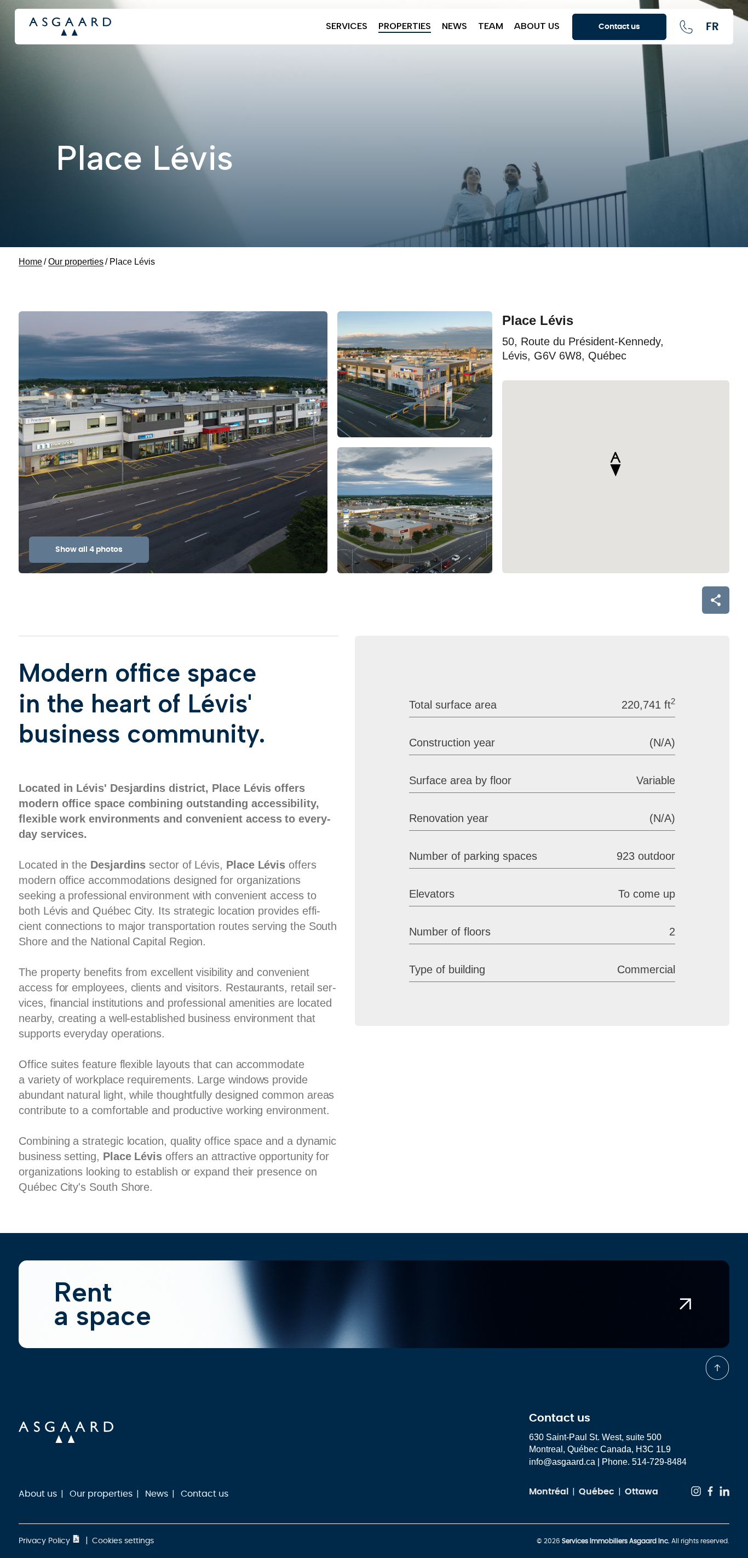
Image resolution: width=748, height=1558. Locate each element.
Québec (596, 1491)
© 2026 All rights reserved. (633, 1541)
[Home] (171, 27)
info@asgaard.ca (562, 1461)
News (454, 26)
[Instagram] (696, 1493)
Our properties (101, 1493)
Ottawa (641, 1491)
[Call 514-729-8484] (686, 26)
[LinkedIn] (724, 1493)
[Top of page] (717, 1368)
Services (346, 26)
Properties (404, 26)
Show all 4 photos (89, 549)
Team (490, 26)
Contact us (204, 1493)
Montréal (548, 1491)
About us (537, 26)
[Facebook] (710, 1493)
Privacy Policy (45, 1541)
